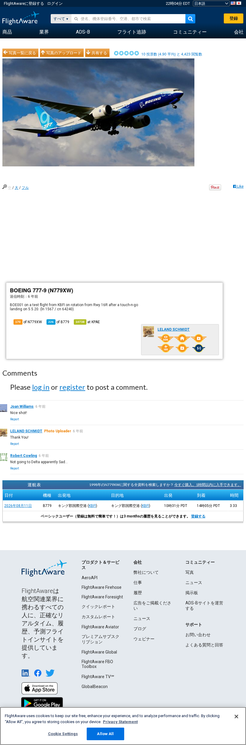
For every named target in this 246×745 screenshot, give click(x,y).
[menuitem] (7, 32)
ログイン (55, 3)
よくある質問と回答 (204, 644)
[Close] (236, 716)
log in (41, 387)
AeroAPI (90, 577)
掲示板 (191, 592)
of (58, 322)
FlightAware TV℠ (98, 676)
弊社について (146, 572)
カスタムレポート (98, 616)
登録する (198, 516)
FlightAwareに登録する (24, 3)
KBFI (92, 506)
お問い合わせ (198, 634)
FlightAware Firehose (102, 587)
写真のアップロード (63, 52)
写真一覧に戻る (22, 52)
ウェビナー (144, 638)
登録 (234, 18)
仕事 (138, 582)
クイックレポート (98, 606)
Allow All (105, 734)
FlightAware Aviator (100, 626)
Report (14, 419)
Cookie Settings (63, 734)
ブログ (140, 628)
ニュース (142, 618)
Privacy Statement (120, 722)
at (88, 322)
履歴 (138, 592)
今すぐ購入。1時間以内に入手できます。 (207, 484)
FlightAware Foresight (102, 597)
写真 (189, 572)
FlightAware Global (99, 652)
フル (25, 188)
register (72, 387)
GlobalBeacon (95, 686)
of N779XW (28, 322)
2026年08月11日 (18, 506)
